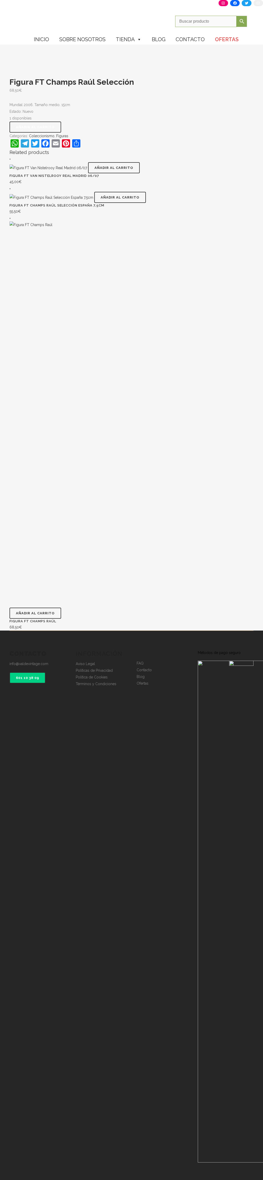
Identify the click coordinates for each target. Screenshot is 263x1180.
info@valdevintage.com (29, 664)
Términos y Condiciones (96, 684)
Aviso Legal (85, 664)
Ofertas (142, 683)
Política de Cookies (92, 677)
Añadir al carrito (35, 127)
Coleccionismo (41, 136)
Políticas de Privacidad (94, 670)
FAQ (140, 663)
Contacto (190, 39)
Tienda (125, 39)
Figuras (62, 136)
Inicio (41, 39)
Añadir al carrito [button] (114, 168)
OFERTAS (227, 39)
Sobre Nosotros (82, 39)
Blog (158, 39)
